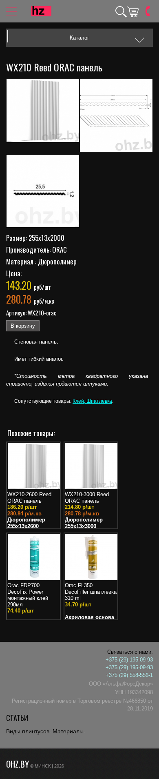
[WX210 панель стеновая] (43, 111)
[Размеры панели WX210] (116, 116)
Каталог (79, 38)
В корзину (23, 326)
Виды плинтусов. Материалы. (45, 731)
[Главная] (41, 11)
